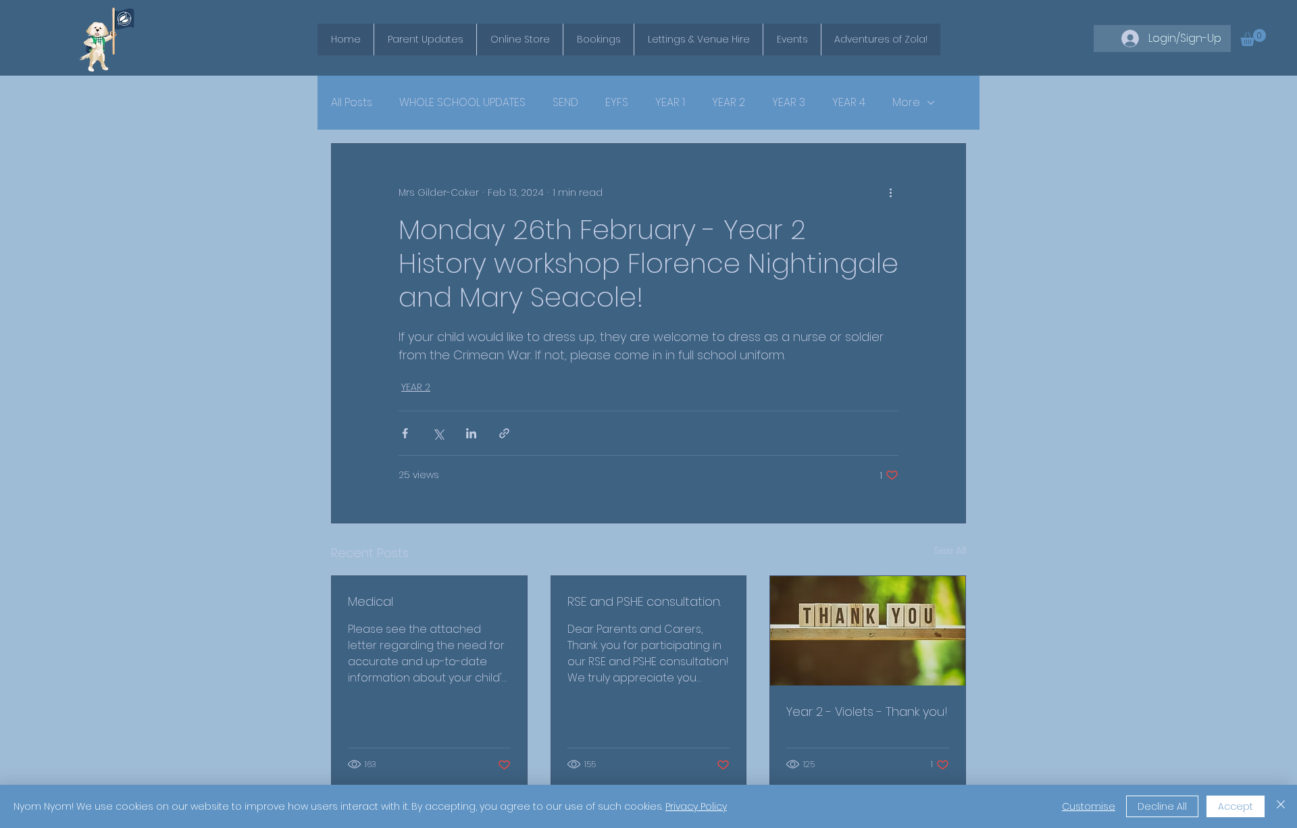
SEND (565, 102)
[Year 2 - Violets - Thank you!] (867, 630)
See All (950, 550)
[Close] (1281, 806)
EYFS (616, 102)
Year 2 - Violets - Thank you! (867, 711)
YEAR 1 (670, 102)
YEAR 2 (728, 102)
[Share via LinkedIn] (471, 433)
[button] (1253, 37)
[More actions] (890, 192)
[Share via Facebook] (405, 433)
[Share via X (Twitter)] (438, 433)
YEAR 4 (848, 102)
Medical (370, 601)
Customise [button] (1088, 806)
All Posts (351, 102)
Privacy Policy (696, 806)
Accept (1235, 806)
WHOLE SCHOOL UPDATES (462, 102)
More (906, 102)
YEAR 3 (788, 102)
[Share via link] (504, 433)
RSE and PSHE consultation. (644, 601)
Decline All (1162, 806)
